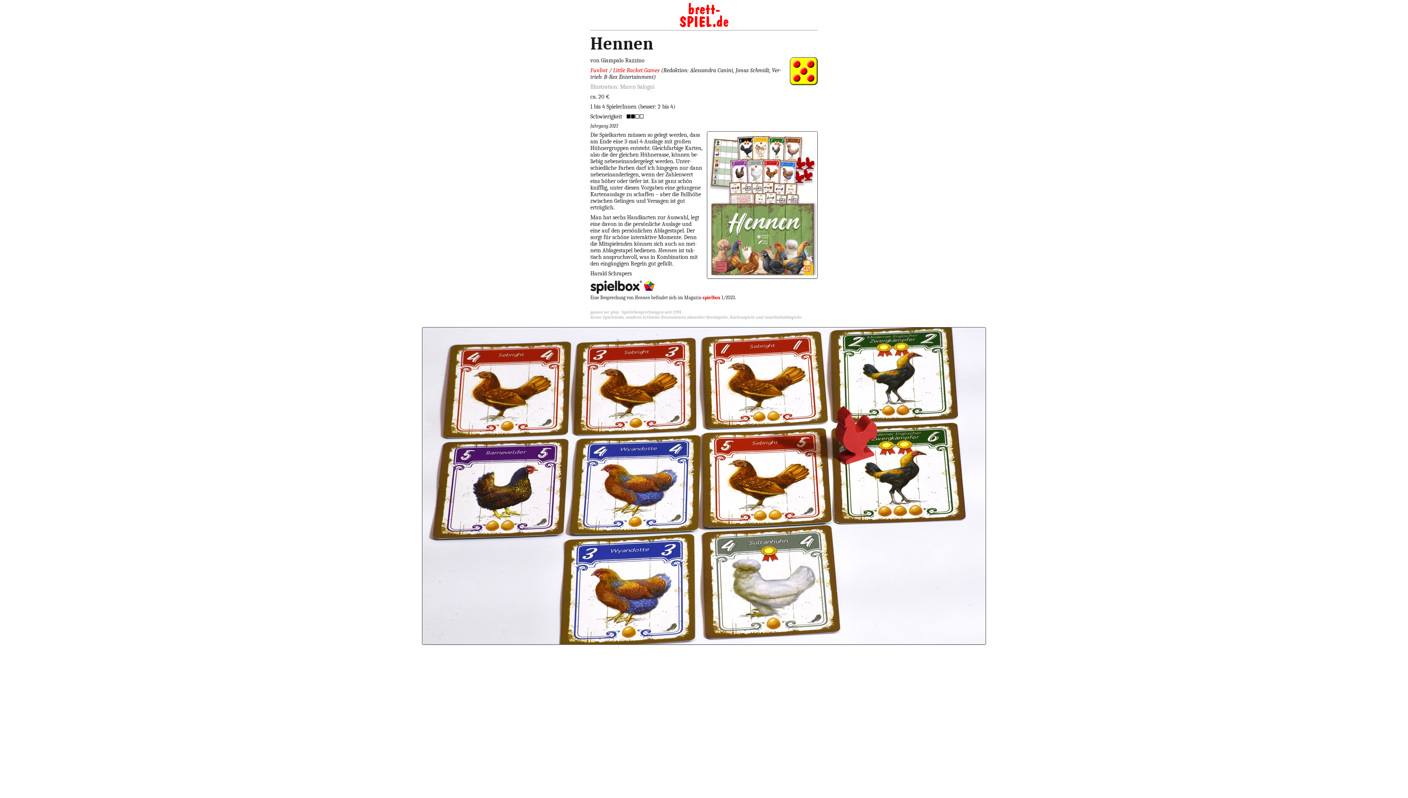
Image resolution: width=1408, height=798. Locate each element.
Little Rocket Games (636, 70)
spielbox (711, 297)
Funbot (599, 70)
